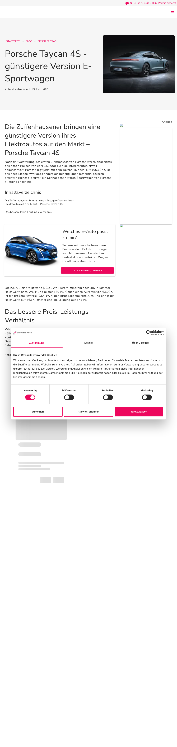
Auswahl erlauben (88, 411)
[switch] (69, 397)
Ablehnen (38, 411)
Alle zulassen (139, 411)
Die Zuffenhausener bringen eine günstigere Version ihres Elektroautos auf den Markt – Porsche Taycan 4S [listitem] (39, 202)
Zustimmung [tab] (36, 342)
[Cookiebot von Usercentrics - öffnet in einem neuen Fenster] (148, 332)
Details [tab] (88, 342)
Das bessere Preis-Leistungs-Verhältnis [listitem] (28, 212)
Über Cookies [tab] (140, 342)
